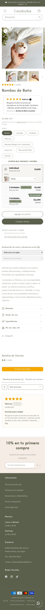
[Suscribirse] (37, 465)
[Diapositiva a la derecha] (42, 77)
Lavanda (19, 133)
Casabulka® (20, 597)
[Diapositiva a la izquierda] (3, 77)
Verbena (32, 133)
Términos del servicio (17, 604)
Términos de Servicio (13, 484)
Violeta (7, 156)
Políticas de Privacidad (14, 490)
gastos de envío (21, 122)
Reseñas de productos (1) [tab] (13, 379)
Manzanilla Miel (25, 150)
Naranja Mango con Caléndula (17, 144)
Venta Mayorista (11, 507)
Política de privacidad (34, 601)
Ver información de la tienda (15, 237)
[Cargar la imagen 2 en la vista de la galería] (22, 76)
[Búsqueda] (39, 17)
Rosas (7, 133)
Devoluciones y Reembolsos (16, 496)
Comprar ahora (22, 221)
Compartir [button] (9, 336)
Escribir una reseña (22, 369)
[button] (5, 11)
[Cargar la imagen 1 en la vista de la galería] (11, 76)
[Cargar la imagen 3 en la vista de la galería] (34, 76)
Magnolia (9, 150)
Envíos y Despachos (13, 501)
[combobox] (22, 17)
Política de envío (31, 604)
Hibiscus (8, 139)
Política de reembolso (17, 601)
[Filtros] (4, 387)
